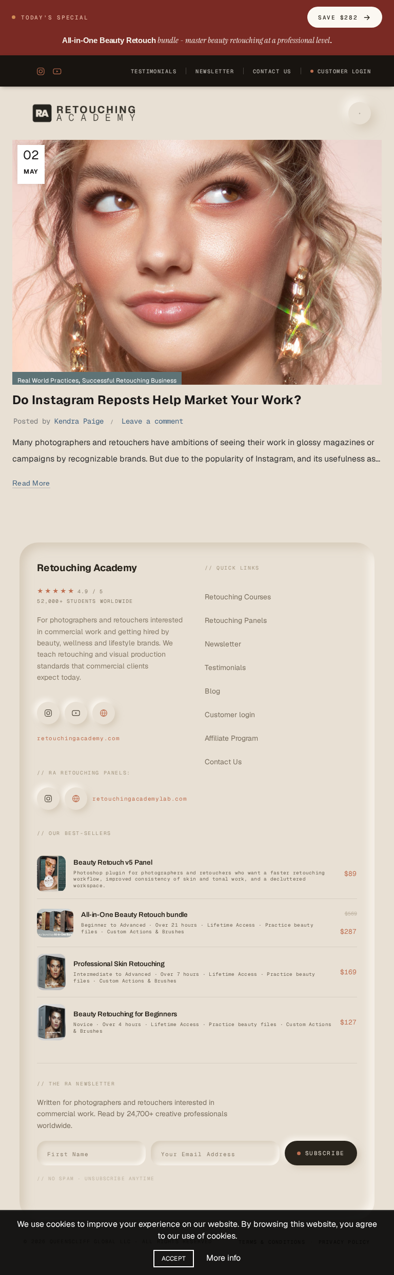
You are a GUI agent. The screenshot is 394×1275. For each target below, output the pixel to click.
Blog (212, 691)
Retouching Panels (236, 620)
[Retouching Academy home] (86, 113)
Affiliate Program (231, 738)
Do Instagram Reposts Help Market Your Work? (156, 400)
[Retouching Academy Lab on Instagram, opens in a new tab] (48, 798)
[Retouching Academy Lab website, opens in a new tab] (76, 798)
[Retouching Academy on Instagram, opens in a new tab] (38, 71)
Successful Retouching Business (129, 381)
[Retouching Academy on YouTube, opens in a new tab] (57, 71)
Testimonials (154, 71)
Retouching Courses (238, 596)
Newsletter (214, 71)
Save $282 (344, 17)
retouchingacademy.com (78, 738)
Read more (31, 483)
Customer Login (344, 71)
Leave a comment (152, 421)
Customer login (230, 714)
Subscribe (325, 1153)
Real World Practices (47, 381)
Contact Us (272, 71)
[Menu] (359, 113)
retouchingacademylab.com (139, 798)
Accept (174, 1259)
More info (223, 1257)
